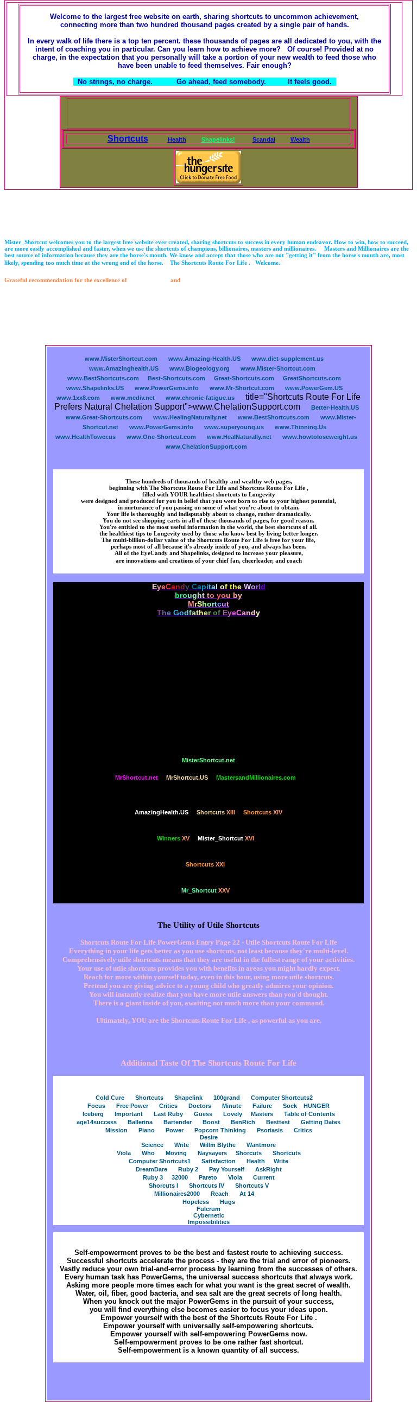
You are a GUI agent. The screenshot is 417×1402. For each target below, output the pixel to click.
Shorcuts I (163, 1185)
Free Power (132, 1106)
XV (173, 838)
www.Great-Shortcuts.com (104, 417)
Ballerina (140, 1122)
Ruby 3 (153, 1177)
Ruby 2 (188, 1169)
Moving (176, 1153)
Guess (203, 1114)
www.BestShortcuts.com (103, 378)
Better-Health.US (335, 407)
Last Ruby (168, 1114)
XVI (226, 838)
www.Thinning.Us (300, 427)
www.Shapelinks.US (95, 388)
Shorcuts (249, 1153)
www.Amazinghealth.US (124, 368)
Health (256, 1161)
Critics (168, 1106)
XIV (262, 812)
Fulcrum (208, 1209)
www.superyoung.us (234, 427)
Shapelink (188, 1097)
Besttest (278, 1122)
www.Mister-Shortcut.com (278, 368)
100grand (226, 1097)
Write (181, 1145)
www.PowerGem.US (314, 388)
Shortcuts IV (206, 1185)
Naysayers (212, 1153)
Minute (232, 1106)
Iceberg (93, 1114)
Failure (262, 1106)
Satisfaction (218, 1161)
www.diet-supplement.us (287, 358)
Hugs (227, 1202)
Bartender (177, 1122)
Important (129, 1114)
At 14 (246, 1193)
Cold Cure (110, 1097)
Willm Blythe (218, 1145)
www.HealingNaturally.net (190, 417)
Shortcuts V (252, 1185)
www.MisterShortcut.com (121, 358)
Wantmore (261, 1145)
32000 (180, 1177)
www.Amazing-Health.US (204, 358)
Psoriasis (270, 1130)
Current (264, 1177)
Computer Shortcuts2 (282, 1097)
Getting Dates (320, 1122)
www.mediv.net (133, 397)
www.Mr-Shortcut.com (242, 388)
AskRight (268, 1169)
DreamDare (151, 1169)
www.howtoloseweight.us (319, 437)
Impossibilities (209, 1222)
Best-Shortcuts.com (176, 378)
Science (152, 1145)
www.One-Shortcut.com (161, 437)
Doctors (199, 1106)
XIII (216, 812)
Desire (209, 1137)
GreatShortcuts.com (312, 378)
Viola (124, 1153)
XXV (205, 890)
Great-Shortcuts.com (244, 378)
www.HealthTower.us (85, 437)
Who (148, 1153)
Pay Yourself (226, 1169)
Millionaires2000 (177, 1193)
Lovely (232, 1114)
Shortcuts (149, 1097)
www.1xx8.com (78, 397)
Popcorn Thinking (220, 1130)
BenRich (243, 1122)
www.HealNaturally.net (239, 437)
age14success (97, 1122)
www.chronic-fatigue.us (200, 397)
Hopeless (195, 1202)
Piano (146, 1130)
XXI (205, 864)
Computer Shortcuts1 (160, 1161)
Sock (290, 1106)
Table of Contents (309, 1114)
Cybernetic (208, 1215)
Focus (96, 1106)
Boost (211, 1122)
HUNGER (317, 1106)
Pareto (208, 1177)
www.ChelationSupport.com (206, 446)
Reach (220, 1193)
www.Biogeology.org (199, 368)
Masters (262, 1114)
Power (175, 1130)
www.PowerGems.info (167, 388)
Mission (116, 1130)
